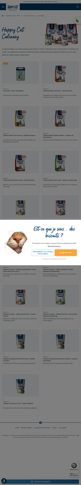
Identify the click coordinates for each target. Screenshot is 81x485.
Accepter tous (66, 253)
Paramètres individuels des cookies (54, 259)
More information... (54, 246)
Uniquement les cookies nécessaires (43, 253)
